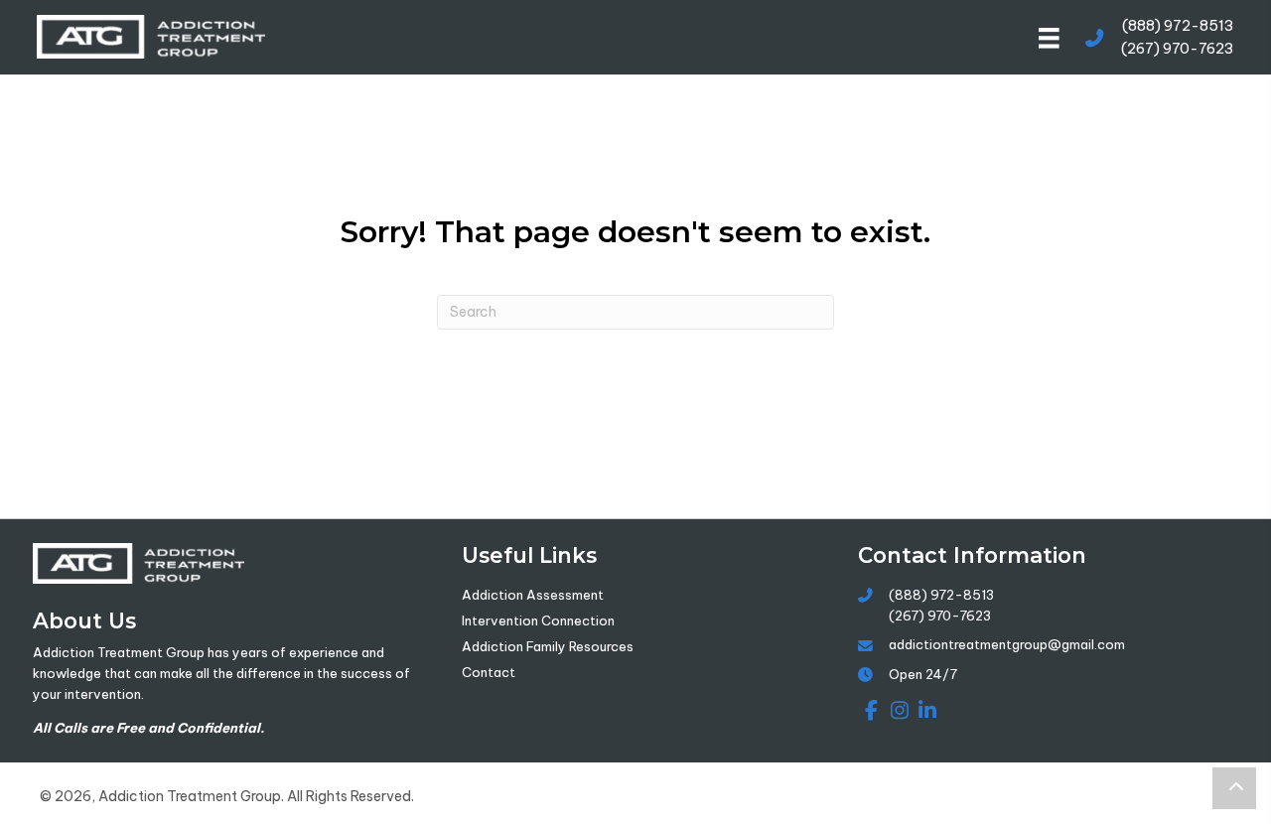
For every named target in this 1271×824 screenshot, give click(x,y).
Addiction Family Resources (548, 646)
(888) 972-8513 (1178, 25)
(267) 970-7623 (1177, 48)
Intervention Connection (538, 620)
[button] (868, 711)
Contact (488, 672)
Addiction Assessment (533, 595)
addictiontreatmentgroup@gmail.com (1007, 644)
